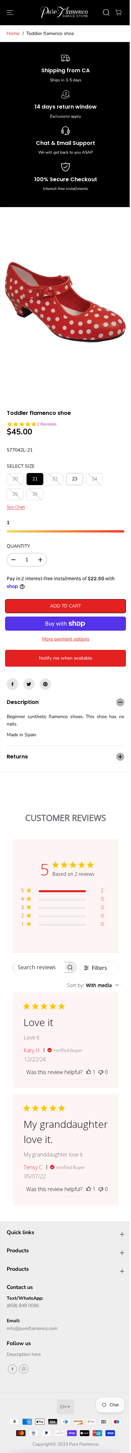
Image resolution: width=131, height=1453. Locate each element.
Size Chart (16, 507)
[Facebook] (12, 684)
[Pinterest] (45, 684)
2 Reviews (46, 424)
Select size (21, 466)
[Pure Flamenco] (64, 12)
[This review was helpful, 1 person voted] (85, 1074)
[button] (11, 12)
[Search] (106, 12)
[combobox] (89, 980)
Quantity (18, 546)
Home (13, 33)
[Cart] (118, 12)
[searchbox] (37, 962)
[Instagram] (24, 1364)
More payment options (65, 639)
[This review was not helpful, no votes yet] (97, 1074)
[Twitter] (29, 684)
